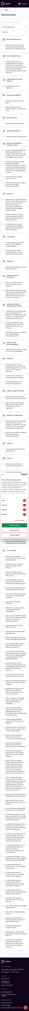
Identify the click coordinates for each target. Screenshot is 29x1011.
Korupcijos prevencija (6, 1003)
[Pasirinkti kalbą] (19, 4)
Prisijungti (24, 4)
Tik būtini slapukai (14, 535)
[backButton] (2, 10)
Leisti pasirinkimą (14, 530)
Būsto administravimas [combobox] (8, 27)
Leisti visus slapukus (14, 525)
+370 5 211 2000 (5, 978)
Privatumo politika (5, 1005)
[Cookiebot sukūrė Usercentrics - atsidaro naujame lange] (20, 475)
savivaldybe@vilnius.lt (6, 992)
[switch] (25, 505)
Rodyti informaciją (19, 520)
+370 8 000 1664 (5, 983)
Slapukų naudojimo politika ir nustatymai (11, 1008)
